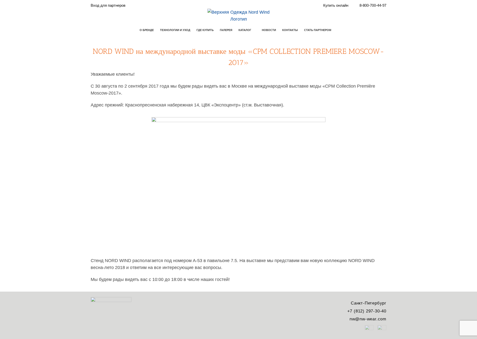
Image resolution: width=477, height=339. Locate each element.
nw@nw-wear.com (368, 319)
